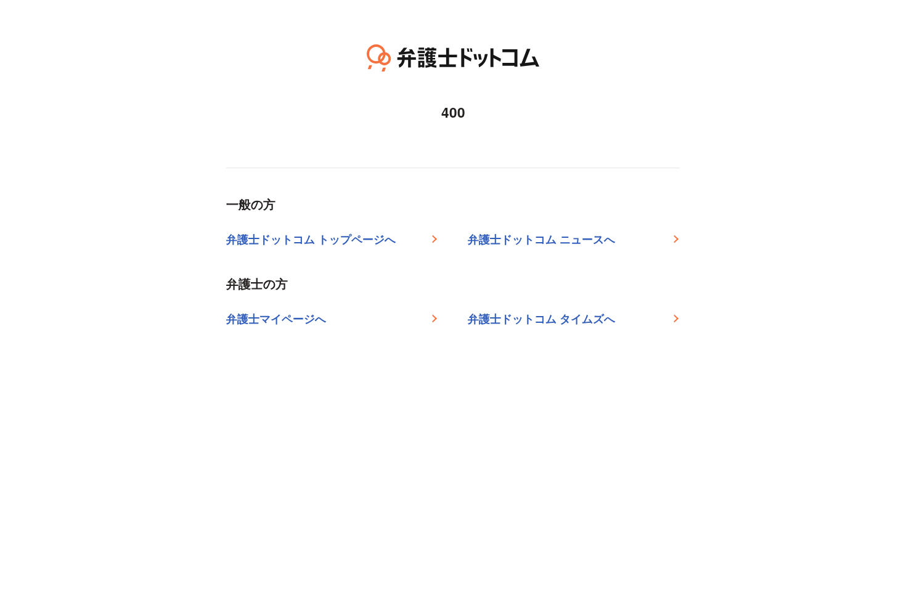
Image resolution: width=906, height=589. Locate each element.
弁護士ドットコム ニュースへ (541, 239)
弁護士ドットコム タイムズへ (541, 319)
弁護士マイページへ (276, 319)
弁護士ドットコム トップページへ (311, 239)
